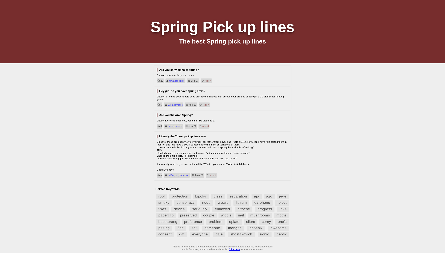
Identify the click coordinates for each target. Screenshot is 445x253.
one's (282, 222)
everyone (200, 234)
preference (193, 222)
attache (244, 209)
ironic (264, 234)
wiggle (226, 215)
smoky (163, 202)
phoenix (256, 228)
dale (219, 234)
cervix (282, 234)
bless (217, 196)
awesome (279, 228)
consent (165, 234)
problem (215, 222)
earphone (262, 202)
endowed (222, 209)
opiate (234, 222)
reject (282, 202)
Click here (234, 249)
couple (208, 215)
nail (241, 215)
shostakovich (241, 234)
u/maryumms (175, 126)
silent (250, 222)
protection (180, 196)
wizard (223, 202)
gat (181, 234)
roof (161, 196)
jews (283, 196)
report (208, 80)
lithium (241, 202)
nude (206, 202)
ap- (256, 196)
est (194, 228)
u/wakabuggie (177, 80)
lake (283, 209)
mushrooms (260, 215)
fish (181, 228)
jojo (269, 196)
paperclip (166, 215)
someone (212, 228)
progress (264, 209)
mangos (234, 228)
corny (266, 222)
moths (281, 215)
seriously (199, 209)
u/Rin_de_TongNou (178, 175)
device (179, 209)
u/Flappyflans (175, 104)
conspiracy (186, 202)
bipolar (201, 196)
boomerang (167, 222)
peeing (164, 228)
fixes (162, 209)
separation (238, 196)
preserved (188, 215)
